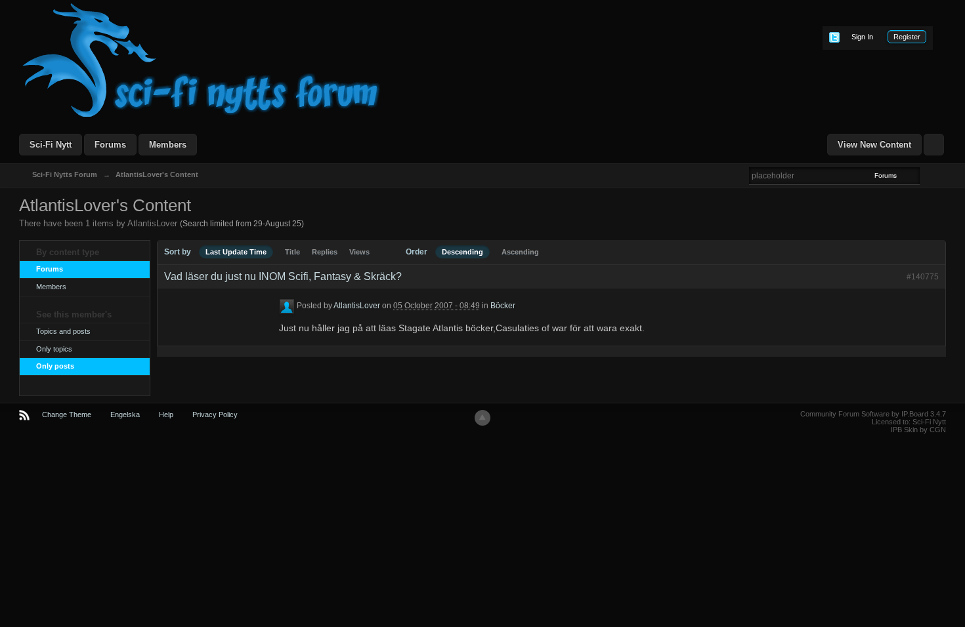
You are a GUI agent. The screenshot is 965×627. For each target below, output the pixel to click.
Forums (110, 145)
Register (906, 37)
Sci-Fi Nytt (51, 145)
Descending (462, 252)
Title (292, 252)
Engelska (125, 414)
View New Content (874, 145)
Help (166, 414)
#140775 (923, 276)
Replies (324, 252)
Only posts (55, 366)
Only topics (54, 349)
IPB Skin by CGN (918, 430)
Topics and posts (63, 331)
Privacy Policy (215, 414)
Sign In (862, 37)
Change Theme (66, 414)
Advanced (927, 175)
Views (359, 252)
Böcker (502, 306)
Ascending (520, 252)
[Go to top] (482, 418)
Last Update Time (236, 252)
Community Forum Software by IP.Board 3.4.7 (873, 414)
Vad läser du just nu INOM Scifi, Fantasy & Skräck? (283, 276)
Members (167, 145)
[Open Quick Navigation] (934, 144)
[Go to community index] (201, 59)
